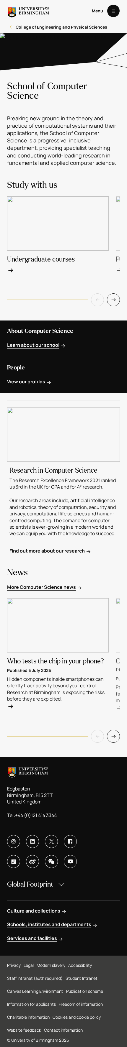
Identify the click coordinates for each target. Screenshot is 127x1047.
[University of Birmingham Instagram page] (13, 841)
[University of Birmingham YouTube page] (70, 861)
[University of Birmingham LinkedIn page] (32, 841)
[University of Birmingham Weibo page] (32, 861)
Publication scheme (84, 991)
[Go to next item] (113, 299)
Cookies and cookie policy (77, 1017)
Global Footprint (30, 884)
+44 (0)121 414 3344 (36, 815)
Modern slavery (51, 965)
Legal (29, 965)
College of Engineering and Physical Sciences (61, 27)
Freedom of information (81, 1004)
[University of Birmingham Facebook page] (70, 841)
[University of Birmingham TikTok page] (13, 861)
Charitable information (28, 1017)
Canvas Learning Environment (35, 991)
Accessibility (80, 965)
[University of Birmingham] (28, 11)
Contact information (63, 1030)
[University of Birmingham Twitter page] (51, 841)
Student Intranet (81, 978)
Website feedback (24, 1030)
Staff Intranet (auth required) (35, 978)
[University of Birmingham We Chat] (51, 861)
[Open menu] (113, 10)
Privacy (14, 965)
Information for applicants (31, 1004)
